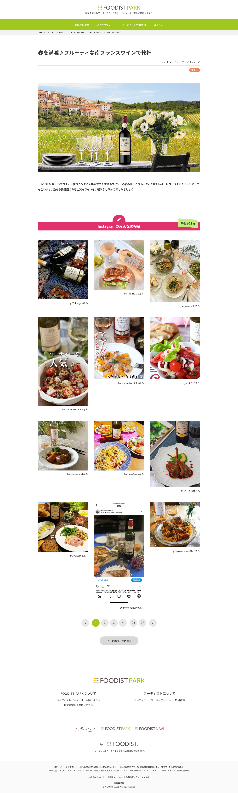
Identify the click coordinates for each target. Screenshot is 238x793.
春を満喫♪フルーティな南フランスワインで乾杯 (97, 32)
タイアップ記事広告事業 (178, 770)
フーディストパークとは (70, 700)
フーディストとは (143, 700)
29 (142, 622)
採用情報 (141, 766)
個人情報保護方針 (128, 766)
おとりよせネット (97, 777)
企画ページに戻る (120, 641)
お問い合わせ (93, 700)
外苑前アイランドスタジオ (137, 777)
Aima (121, 777)
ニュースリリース (163, 766)
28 (133, 622)
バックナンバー (105, 24)
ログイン (158, 24)
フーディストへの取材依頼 (170, 700)
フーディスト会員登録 (134, 24)
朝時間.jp (112, 777)
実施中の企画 (82, 24)
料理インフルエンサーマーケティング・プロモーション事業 (140, 770)
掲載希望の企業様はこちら (78, 705)
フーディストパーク (46, 32)
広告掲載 (150, 766)
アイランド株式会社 (68, 766)
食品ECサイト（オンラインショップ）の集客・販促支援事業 (85, 770)
